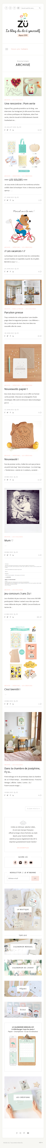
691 (38, 617)
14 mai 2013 (8, 792)
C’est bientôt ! (12, 689)
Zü (20, 127)
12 (38, 130)
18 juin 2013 (9, 333)
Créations (16, 176)
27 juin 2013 (9, 197)
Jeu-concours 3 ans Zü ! (17, 593)
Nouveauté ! (11, 459)
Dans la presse (17, 309)
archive (7, 100)
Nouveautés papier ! (16, 389)
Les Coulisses (17, 100)
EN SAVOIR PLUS (23, 848)
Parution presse (13, 312)
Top (40, 1142)
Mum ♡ (8, 540)
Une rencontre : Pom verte (19, 103)
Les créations (27, 176)
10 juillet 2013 (10, 127)
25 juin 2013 (9, 269)
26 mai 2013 (8, 477)
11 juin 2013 (9, 410)
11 (38, 480)
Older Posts (33, 808)
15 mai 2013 (8, 701)
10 (38, 336)
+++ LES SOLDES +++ (15, 179)
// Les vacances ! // (14, 251)
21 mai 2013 (8, 614)
